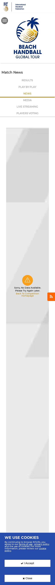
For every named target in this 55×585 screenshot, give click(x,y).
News (27, 93)
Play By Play (27, 87)
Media (27, 100)
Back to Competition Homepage (27, 294)
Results (27, 80)
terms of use (26, 544)
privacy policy (41, 544)
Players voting (27, 113)
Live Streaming (27, 106)
